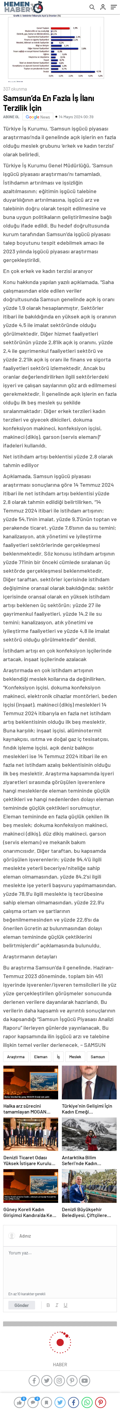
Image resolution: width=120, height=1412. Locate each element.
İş (58, 1056)
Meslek (75, 1056)
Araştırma (16, 1056)
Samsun (98, 1056)
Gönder (21, 1305)
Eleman (40, 1056)
